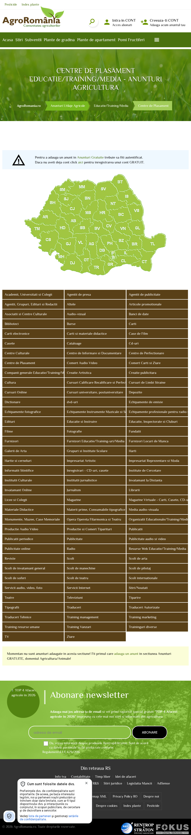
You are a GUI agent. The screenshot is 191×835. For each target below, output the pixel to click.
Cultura (10, 382)
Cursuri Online (16, 392)
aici (80, 162)
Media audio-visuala (144, 509)
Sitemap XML (97, 796)
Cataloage (74, 343)
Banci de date (139, 314)
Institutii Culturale (18, 480)
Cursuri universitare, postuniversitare (95, 392)
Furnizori (11, 441)
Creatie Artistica (79, 373)
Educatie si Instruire (82, 421)
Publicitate (74, 539)
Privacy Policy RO (125, 796)
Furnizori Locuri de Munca (148, 441)
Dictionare (12, 402)
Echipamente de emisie (146, 402)
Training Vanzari (79, 627)
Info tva (60, 776)
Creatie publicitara (142, 373)
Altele (71, 304)
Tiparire (135, 597)
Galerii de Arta (16, 451)
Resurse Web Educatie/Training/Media (157, 549)
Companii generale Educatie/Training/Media (34, 373)
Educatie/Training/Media (111, 106)
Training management (83, 617)
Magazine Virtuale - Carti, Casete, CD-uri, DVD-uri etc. (158, 500)
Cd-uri (134, 343)
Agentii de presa (79, 294)
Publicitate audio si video (147, 539)
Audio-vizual (76, 314)
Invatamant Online (18, 490)
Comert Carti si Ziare (144, 363)
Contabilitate (80, 776)
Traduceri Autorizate (144, 607)
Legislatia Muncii (139, 783)
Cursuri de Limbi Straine (147, 382)
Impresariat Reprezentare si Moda (154, 461)
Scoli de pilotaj (140, 568)
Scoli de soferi (15, 578)
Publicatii (136, 529)
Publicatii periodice (19, 539)
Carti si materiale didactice (87, 333)
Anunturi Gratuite (90, 157)
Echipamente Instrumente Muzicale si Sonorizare (96, 412)
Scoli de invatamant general (25, 568)
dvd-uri (72, 402)
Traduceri (74, 607)
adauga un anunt (126, 654)
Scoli (70, 558)
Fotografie (74, 431)
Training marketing (142, 617)
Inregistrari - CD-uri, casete (87, 470)
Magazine (74, 500)
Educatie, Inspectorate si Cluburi (153, 421)
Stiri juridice (113, 783)
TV (7, 637)
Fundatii (135, 431)
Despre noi (151, 796)
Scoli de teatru (77, 578)
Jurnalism (74, 490)
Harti (132, 451)
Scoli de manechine (81, 568)
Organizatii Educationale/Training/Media (158, 519)
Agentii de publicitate (144, 294)
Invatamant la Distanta (145, 480)
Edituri (10, 421)
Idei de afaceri (125, 776)
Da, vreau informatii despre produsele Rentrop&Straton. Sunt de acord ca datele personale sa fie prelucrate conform (95, 747)
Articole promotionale (145, 304)
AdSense (163, 783)
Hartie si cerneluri (18, 461)
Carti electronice (17, 333)
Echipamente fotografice (23, 412)
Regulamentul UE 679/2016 (61, 752)
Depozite (135, 392)
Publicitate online (17, 549)
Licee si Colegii (16, 500)
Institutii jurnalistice (82, 480)
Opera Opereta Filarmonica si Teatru (94, 519)
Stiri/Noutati (138, 588)
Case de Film (138, 333)
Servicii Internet (78, 588)
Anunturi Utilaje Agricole (68, 106)
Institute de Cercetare (145, 470)
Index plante (30, 4)
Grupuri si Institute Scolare (87, 451)
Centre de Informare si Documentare (94, 353)
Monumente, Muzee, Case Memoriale (32, 519)
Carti (132, 324)
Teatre (9, 597)
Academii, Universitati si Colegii (28, 294)
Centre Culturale (17, 353)
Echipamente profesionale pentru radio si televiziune (158, 412)
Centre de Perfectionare (146, 353)
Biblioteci (12, 324)
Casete (10, 343)
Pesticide (11, 4)
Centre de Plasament (20, 363)
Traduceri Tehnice (18, 617)
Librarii (134, 490)
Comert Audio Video (82, 363)
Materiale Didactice (19, 509)
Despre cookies (106, 806)
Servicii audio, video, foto (23, 588)
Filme (9, 431)
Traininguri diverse (143, 627)
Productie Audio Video (21, 529)
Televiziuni (75, 597)
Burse (71, 324)
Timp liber (102, 776)
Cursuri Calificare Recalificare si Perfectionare (96, 382)
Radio (71, 549)
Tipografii (12, 607)
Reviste (10, 558)
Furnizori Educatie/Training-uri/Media (95, 441)
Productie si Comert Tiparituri (89, 529)
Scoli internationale (143, 578)
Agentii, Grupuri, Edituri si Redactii (31, 304)
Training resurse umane (22, 627)
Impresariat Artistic (81, 461)
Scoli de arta (138, 558)
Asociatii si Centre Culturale (26, 314)
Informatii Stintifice (19, 470)
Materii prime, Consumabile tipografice (96, 509)
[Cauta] (92, 21)
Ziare (71, 637)
